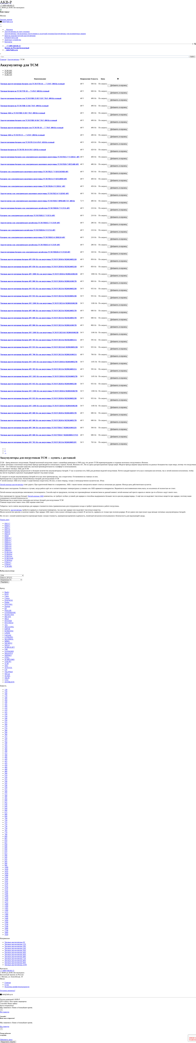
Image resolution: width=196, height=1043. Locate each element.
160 (6, 694)
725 (6, 822)
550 (6, 788)
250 (6, 720)
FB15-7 (7, 524)
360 (6, 749)
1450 (6, 920)
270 (6, 726)
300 (6, 735)
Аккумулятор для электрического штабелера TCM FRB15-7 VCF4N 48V (30, 223)
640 (6, 806)
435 (6, 763)
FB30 (7, 536)
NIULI (7, 645)
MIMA (7, 641)
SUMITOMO (10, 659)
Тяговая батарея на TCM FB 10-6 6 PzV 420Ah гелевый (23, 150)
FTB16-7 (8, 562)
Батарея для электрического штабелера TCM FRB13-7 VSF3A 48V (27, 215)
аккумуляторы (16, 510)
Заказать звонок (6, 20)
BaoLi (7, 592)
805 (6, 839)
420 (6, 759)
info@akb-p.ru (7, 22)
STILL (7, 657)
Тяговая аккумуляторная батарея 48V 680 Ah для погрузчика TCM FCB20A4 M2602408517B (38, 413)
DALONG (8, 604)
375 (6, 753)
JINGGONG (9, 627)
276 (6, 728)
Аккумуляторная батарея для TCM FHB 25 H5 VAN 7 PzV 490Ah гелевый (30, 98)
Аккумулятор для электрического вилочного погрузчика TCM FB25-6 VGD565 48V (34, 193)
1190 (6, 894)
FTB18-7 (8, 564)
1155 (6, 890)
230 (6, 714)
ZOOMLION (9, 682)
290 (6, 732)
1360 (6, 910)
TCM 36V (8, 71)
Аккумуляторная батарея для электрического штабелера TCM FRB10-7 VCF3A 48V (35, 208)
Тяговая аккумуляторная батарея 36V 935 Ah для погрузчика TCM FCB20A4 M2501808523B (38, 398)
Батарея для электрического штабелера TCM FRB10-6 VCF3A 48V (27, 230)
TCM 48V (8, 73)
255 (6, 722)
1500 (6, 922)
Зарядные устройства (13, 40)
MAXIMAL (9, 639)
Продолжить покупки (8, 1042)
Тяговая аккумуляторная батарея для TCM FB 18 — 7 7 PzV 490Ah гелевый (31, 128)
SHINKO (8, 655)
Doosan (7, 606)
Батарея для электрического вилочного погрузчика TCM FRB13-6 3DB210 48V (32, 237)
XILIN (7, 678)
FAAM (15, 38)
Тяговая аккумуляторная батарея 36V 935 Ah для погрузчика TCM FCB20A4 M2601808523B (38, 384)
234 (6, 716)
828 (6, 845)
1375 (6, 912)
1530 (6, 924)
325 (6, 741)
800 (6, 837)
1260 (6, 900)
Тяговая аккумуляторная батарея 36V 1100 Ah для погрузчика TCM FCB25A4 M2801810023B (38, 303)
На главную (4, 1012)
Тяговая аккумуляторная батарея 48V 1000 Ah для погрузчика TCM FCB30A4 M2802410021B (38, 274)
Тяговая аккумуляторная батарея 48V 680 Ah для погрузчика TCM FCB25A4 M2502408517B (38, 318)
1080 (6, 875)
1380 (6, 914)
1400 (6, 916)
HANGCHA (9, 615)
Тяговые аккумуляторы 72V (15, 959)
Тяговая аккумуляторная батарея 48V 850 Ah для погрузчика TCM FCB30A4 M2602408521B (38, 259)
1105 (6, 881)
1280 (6, 904)
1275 (6, 902)
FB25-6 (7, 534)
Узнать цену (4, 520)
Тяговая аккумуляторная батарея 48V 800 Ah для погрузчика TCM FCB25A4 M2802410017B (38, 325)
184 (6, 700)
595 (6, 798)
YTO (6, 680)
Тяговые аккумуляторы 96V (15, 963)
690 (6, 816)
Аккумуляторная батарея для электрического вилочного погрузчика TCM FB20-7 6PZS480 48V (39, 164)
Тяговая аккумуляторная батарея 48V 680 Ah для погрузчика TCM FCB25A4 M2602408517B (38, 311)
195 (6, 704)
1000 (6, 867)
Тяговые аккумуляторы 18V (15, 946)
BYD (7, 594)
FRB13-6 (8, 546)
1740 (6, 930)
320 (6, 739)
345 (6, 745)
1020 (6, 869)
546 (6, 786)
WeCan (7, 674)
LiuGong (8, 635)
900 (6, 855)
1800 (6, 932)
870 (6, 851)
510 (6, 775)
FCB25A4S (9, 558)
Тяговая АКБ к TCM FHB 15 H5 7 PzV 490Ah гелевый (22, 113)
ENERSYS (9, 38)
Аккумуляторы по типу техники (17, 32)
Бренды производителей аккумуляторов (20, 36)
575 (6, 794)
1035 (6, 871)
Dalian (7, 602)
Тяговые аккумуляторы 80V (15, 961)
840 (6, 847)
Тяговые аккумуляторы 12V (15, 944)
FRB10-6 (8, 544)
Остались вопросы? (7, 991)
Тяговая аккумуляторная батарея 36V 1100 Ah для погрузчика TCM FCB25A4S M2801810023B (39, 332)
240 (6, 718)
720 (6, 820)
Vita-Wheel (9, 672)
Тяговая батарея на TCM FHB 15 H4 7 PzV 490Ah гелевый (24, 106)
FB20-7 (7, 526)
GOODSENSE (10, 613)
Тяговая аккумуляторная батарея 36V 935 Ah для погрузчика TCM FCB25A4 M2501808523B (38, 296)
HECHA (8, 617)
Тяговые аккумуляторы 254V (16, 965)
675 (6, 812)
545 (6, 783)
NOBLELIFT (10, 647)
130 (6, 690)
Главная (8, 983)
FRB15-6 (8, 548)
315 (6, 737)
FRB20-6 (8, 550)
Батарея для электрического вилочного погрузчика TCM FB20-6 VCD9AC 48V (32, 186)
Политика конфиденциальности (17, 987)
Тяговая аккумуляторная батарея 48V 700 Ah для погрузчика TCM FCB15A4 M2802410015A (38, 354)
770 (6, 832)
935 (6, 859)
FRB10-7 (8, 538)
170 (6, 696)
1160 (6, 892)
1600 (6, 928)
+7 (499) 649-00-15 (7, 5)
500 (6, 773)
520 (6, 777)
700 (6, 818)
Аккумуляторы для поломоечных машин (70, 34)
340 (6, 743)
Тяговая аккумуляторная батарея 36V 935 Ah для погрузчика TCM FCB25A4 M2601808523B (38, 289)
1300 (6, 906)
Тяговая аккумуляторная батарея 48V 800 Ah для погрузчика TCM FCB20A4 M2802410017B (38, 281)
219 (6, 710)
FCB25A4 (8, 556)
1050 (6, 873)
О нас (7, 985)
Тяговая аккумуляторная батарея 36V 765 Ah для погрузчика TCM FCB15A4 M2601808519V (38, 442)
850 (6, 849)
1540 (6, 926)
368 (6, 751)
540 (6, 781)
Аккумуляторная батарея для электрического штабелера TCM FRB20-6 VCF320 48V (35, 252)
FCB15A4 (8, 552)
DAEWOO (9, 600)
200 (6, 706)
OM (6, 649)
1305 (6, 908)
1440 (6, 918)
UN (6, 670)
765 (6, 830)
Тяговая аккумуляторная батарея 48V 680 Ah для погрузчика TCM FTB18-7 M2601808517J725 (39, 435)
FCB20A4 (8, 554)
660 (6, 810)
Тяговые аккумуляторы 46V (15, 954)
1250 (6, 898)
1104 (6, 879)
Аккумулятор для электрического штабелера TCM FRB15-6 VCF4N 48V (30, 245)
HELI (7, 619)
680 (6, 814)
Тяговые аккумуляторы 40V (15, 952)
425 (6, 761)
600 (6, 800)
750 (6, 828)
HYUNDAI (9, 623)
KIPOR (7, 629)
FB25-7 (7, 528)
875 (6, 853)
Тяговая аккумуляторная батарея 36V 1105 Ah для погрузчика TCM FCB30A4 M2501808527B (38, 376)
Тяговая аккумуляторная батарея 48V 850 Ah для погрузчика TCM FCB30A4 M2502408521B (38, 267)
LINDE (7, 633)
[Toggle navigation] (1, 26)
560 (6, 792)
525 (6, 779)
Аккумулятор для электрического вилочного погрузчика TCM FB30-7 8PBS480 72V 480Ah (37, 201)
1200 (6, 896)
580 (6, 796)
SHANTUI (9, 653)
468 (6, 769)
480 (6, 771)
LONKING (9, 637)
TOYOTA (8, 668)
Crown (7, 598)
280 (6, 730)
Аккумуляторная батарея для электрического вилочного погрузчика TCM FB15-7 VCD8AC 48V (40, 157)
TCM (7, 664)
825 (6, 843)
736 (6, 826)
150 (6, 692)
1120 (6, 883)
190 (6, 702)
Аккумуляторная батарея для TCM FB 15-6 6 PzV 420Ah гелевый (27, 142)
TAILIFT (8, 661)
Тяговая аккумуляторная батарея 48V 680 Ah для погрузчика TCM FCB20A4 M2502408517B (38, 420)
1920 (6, 935)
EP (6, 608)
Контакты (8, 42)
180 (6, 698)
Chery (7, 596)
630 (6, 804)
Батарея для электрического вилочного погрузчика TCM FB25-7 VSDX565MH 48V (34, 172)
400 (6, 757)
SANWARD (9, 651)
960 (6, 863)
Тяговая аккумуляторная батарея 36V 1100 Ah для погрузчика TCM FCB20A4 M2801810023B (38, 406)
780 (6, 835)
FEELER (8, 610)
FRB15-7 (8, 542)
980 (6, 865)
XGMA (7, 676)
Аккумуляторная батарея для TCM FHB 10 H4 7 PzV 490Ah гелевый (28, 120)
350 (6, 747)
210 (6, 708)
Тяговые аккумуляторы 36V (15, 950)
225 (6, 712)
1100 (6, 877)
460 (6, 767)
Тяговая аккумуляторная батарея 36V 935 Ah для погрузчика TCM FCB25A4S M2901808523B (39, 347)
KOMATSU (9, 631)
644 (6, 808)
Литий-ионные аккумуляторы (11, 485)
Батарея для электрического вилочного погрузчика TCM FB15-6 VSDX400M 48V (33, 179)
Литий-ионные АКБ (36, 496)
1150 (6, 888)
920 (6, 857)
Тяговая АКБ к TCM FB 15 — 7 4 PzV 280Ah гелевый (22, 135)
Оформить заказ (6, 1040)
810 (6, 841)
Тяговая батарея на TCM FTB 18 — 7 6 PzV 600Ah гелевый (24, 91)
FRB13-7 (8, 540)
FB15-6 (7, 530)
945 (6, 861)
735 (6, 824)
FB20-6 (7, 532)
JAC (6, 625)
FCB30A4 (8, 560)
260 (6, 724)
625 (6, 802)
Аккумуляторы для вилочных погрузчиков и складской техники (29, 34)
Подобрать (4, 582)
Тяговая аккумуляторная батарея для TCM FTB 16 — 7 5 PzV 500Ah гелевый (32, 84)
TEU (6, 666)
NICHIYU (8, 643)
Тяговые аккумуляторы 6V (15, 942)
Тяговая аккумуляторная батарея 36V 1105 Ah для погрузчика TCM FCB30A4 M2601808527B (38, 362)
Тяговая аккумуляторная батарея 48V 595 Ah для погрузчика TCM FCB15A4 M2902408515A (38, 369)
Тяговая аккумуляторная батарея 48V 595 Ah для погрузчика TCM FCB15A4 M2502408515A (38, 340)
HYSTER (8, 621)
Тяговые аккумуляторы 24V (15, 948)
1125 (6, 886)
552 (6, 790)
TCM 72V (8, 75)
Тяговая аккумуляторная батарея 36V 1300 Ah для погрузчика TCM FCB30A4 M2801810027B (38, 391)
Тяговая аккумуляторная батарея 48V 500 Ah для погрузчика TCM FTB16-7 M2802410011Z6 (38, 428)
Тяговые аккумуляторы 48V (15, 957)
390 (6, 755)
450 (6, 765)
